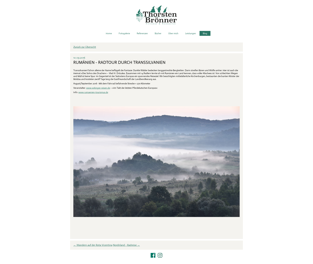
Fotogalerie (124, 33)
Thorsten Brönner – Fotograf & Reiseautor (156, 15)
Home (109, 33)
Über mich (173, 33)
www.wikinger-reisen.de (98, 87)
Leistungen (190, 33)
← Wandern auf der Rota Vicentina (92, 245)
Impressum (156, 259)
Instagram (160, 255)
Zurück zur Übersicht (84, 47)
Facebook (153, 255)
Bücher (158, 33)
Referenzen (142, 33)
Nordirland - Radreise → (126, 245)
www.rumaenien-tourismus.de (93, 92)
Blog (205, 33)
